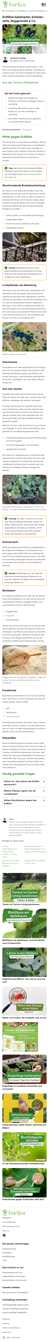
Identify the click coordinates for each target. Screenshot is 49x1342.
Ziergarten (10, 11)
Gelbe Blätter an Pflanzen (13, 1276)
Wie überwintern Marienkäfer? (15, 1292)
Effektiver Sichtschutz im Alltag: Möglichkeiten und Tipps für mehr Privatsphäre (35, 849)
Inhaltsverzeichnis (17, 129)
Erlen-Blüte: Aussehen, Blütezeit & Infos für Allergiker (11, 863)
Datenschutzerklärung (11, 1328)
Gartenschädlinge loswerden (15, 1308)
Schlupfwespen (13, 716)
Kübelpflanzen (8, 1256)
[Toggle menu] (44, 5)
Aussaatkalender (9, 1222)
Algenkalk (10, 616)
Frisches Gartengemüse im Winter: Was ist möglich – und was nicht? (9, 851)
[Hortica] (14, 4)
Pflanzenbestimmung (10, 1226)
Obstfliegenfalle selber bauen (15, 1305)
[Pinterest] (4, 1235)
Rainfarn (14, 425)
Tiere (4, 1260)
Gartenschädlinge (37, 11)
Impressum (6, 1332)
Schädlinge (22, 11)
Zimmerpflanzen (9, 1249)
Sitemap (5, 1323)
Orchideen (7, 1253)
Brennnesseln (34, 425)
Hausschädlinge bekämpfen (14, 1312)
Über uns (5, 1231)
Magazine (6, 1319)
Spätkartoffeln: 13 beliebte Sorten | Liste (34, 862)
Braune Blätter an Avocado (14, 1280)
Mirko (11, 819)
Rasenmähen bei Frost (12, 1272)
